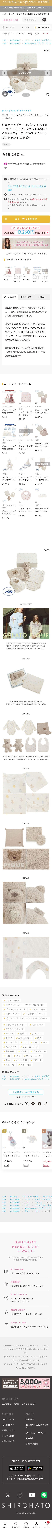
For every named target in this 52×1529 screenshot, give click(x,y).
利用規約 (30, 1438)
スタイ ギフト (12, 1014)
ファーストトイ (30, 1047)
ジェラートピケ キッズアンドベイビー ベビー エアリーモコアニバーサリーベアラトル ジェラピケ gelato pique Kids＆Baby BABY (9, 479)
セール (46, 34)
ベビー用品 (25, 1065)
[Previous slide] (4, 73)
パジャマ (38, 1202)
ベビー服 (37, 1060)
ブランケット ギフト (16, 1009)
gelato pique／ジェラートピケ (38, 43)
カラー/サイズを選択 (26, 219)
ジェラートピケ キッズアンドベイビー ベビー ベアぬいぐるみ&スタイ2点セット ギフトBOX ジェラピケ (9, 512)
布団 (8, 1056)
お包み (23, 1051)
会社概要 (30, 1419)
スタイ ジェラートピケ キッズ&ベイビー (25, 1005)
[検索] (44, 19)
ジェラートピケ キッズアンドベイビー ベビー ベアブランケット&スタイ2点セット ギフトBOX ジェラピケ (42, 411)
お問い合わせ (8, 1441)
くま (35, 1043)
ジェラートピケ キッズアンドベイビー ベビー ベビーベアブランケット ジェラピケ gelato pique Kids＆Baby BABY (26, 414)
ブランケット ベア (15, 1029)
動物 (39, 1038)
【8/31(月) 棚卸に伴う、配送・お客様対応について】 (26, 8)
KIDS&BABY (15, 40)
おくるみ (10, 1051)
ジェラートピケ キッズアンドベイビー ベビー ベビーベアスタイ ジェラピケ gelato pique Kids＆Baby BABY (26, 510)
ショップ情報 (32, 1444)
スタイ (9, 1038)
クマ (25, 1043)
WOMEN (13, 1196)
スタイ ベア (37, 1025)
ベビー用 (10, 1065)
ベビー (27, 40)
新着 (30, 34)
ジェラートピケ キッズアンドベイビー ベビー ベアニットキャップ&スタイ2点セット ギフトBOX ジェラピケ (42, 479)
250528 (10, 1034)
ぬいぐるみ (11, 1047)
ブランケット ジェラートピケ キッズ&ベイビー (27, 1019)
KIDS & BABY (29, 1404)
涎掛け (22, 1034)
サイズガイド (8, 1419)
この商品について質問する (26, 1092)
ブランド (21, 34)
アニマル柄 (11, 1043)
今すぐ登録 (13, 186)
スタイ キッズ (12, 1001)
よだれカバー (24, 1038)
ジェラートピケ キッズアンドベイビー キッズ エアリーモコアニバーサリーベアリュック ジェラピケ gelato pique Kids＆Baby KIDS (26, 447)
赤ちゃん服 (21, 1060)
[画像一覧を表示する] (5, 94)
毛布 (18, 1056)
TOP (4, 40)
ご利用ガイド (8, 1425)
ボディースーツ (33, 1056)
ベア (45, 1043)
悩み (37, 34)
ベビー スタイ (38, 1009)
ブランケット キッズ (35, 1014)
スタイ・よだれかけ (43, 40)
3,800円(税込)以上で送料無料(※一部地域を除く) (26, 2)
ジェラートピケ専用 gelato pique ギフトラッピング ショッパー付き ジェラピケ (9, 447)
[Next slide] (47, 73)
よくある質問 (8, 1436)
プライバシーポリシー (36, 1433)
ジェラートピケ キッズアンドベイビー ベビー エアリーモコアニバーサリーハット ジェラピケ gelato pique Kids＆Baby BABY (26, 479)
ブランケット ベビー (16, 1025)
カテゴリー (8, 34)
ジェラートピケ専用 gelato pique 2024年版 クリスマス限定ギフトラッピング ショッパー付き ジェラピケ (9, 411)
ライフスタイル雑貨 (30, 1196)
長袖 (8, 1060)
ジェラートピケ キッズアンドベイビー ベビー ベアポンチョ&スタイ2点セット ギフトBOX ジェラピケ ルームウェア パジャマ (42, 445)
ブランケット (39, 1051)
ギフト (27, 1211)
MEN (16, 1404)
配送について (8, 1430)
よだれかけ (37, 1034)
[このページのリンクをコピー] (46, 1104)
